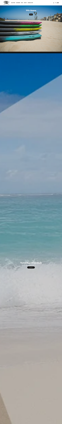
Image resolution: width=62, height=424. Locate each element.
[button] (54, 3)
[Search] (55, 3)
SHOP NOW (31, 267)
